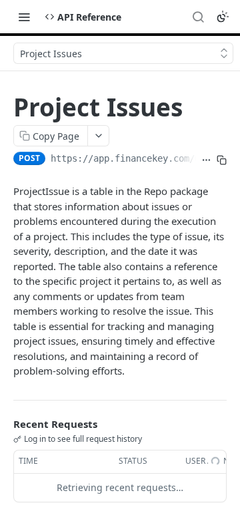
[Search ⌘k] (198, 16)
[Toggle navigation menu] (24, 16)
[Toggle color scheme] (222, 16)
